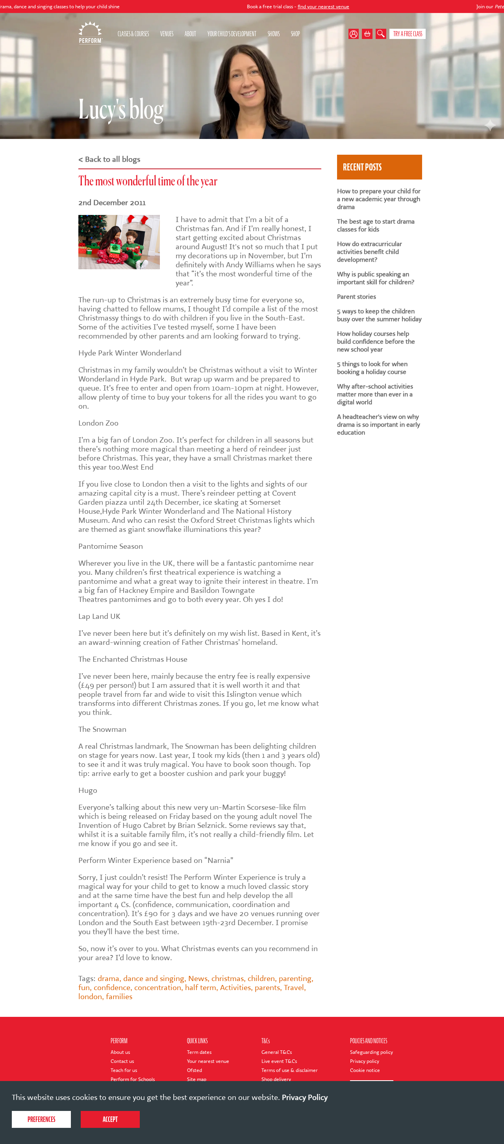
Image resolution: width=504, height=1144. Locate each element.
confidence (112, 987)
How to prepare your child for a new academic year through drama (379, 199)
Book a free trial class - (259, 6)
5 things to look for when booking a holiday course (372, 368)
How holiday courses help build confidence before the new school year (376, 342)
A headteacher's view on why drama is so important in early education (378, 425)
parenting (295, 978)
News (198, 978)
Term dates (199, 1052)
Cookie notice (365, 1070)
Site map (196, 1079)
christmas (227, 978)
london (90, 996)
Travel (294, 987)
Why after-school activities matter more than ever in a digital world (375, 394)
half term (200, 987)
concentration (157, 987)
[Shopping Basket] (367, 34)
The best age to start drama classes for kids (376, 225)
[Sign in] (355, 34)
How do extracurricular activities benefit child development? (369, 252)
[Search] (381, 34)
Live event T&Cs (279, 1061)
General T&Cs (276, 1052)
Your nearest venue (208, 1061)
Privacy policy (364, 1061)
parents (267, 987)
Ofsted (194, 1070)
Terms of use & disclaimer (289, 1070)
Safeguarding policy (371, 1052)
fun (84, 987)
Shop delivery (276, 1079)
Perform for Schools (133, 1079)
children (261, 978)
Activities (235, 987)
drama (108, 978)
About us (120, 1052)
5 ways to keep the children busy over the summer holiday (379, 315)
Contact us (122, 1061)
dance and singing (153, 978)
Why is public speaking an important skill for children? (375, 278)
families (119, 996)
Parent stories (356, 297)
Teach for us (124, 1070)
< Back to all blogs (109, 159)
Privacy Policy (305, 1097)
